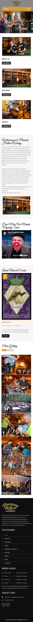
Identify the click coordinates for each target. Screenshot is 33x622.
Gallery (6, 556)
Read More (6, 63)
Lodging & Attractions (10, 549)
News (6, 559)
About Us (7, 538)
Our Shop (7, 552)
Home (6, 535)
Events (6, 545)
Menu (6, 9)
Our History (7, 542)
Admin (10, 325)
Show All (4, 350)
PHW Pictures (10, 350)
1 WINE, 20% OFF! (6, 322)
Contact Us (7, 563)
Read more (5, 336)
